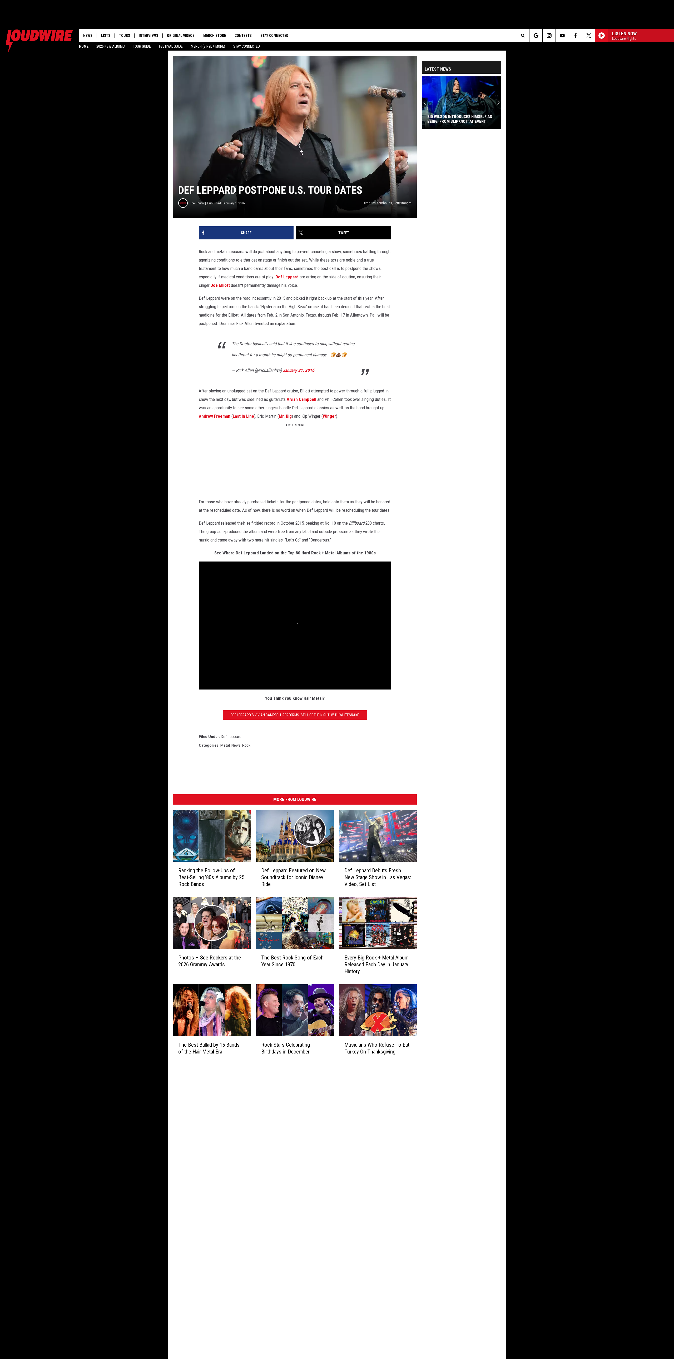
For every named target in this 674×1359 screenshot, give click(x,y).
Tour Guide (142, 46)
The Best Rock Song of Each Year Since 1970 (292, 961)
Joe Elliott (220, 285)
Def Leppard (287, 276)
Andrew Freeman (214, 416)
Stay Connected (246, 46)
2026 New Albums (110, 46)
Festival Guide (171, 46)
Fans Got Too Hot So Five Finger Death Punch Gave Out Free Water (459, 119)
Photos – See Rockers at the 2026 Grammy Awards (209, 961)
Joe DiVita (197, 203)
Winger (329, 416)
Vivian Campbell (301, 399)
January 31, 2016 (298, 370)
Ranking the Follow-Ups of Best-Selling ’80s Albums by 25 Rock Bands (211, 877)
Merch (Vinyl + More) (208, 46)
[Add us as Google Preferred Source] (535, 35)
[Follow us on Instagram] (549, 35)
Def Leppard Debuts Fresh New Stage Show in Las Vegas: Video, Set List (377, 877)
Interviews (148, 35)
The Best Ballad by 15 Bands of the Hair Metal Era (209, 1048)
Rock (246, 745)
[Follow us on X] (588, 35)
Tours (124, 35)
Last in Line (243, 416)
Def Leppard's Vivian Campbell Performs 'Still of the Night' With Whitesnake (295, 715)
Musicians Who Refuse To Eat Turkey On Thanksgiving (376, 1048)
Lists (105, 35)
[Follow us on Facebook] (575, 35)
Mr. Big (285, 416)
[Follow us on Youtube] (562, 35)
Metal (225, 745)
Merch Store (214, 35)
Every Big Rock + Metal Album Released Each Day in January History (376, 964)
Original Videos (181, 35)
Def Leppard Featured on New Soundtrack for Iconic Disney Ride (293, 877)
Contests (243, 35)
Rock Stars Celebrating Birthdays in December (285, 1048)
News (87, 35)
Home (83, 46)
